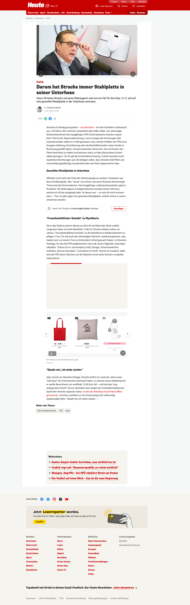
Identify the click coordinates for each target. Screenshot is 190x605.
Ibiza (68, 411)
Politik (48, 18)
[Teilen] (54, 118)
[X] (48, 499)
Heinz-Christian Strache (46, 411)
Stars (60, 541)
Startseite (29, 18)
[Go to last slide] (46, 333)
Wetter (29, 566)
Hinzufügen (119, 208)
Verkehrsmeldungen (98, 561)
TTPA (61, 598)
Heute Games (63, 561)
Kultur (60, 549)
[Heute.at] (36, 4)
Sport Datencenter (97, 541)
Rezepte (92, 549)
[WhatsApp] (45, 118)
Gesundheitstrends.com (129, 545)
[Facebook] (50, 118)
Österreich (33, 12)
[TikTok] (60, 499)
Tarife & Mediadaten (47, 598)
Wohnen (92, 557)
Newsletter (31, 570)
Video (132, 12)
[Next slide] (127, 333)
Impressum (31, 598)
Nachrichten (39, 18)
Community (86, 12)
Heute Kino (62, 566)
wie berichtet (87, 127)
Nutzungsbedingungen (98, 598)
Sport (43, 12)
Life (63, 12)
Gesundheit (93, 553)
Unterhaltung (72, 12)
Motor (91, 566)
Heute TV (61, 570)
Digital (60, 553)
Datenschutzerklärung (76, 598)
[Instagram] (54, 499)
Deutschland (32, 549)
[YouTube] (66, 499)
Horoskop (62, 557)
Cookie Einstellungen (119, 598)
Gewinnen (99, 12)
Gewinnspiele (94, 545)
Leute (60, 545)
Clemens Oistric (54, 108)
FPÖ (61, 411)
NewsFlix (123, 541)
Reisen (91, 570)
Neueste (141, 12)
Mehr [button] (107, 12)
